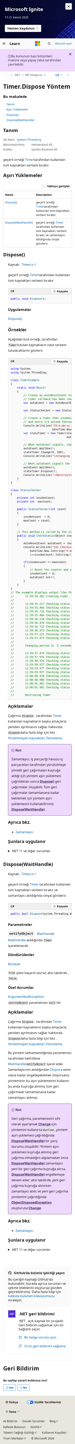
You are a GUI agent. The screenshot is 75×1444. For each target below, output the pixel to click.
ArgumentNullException (26, 996)
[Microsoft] (37, 43)
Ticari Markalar (13, 1438)
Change (44, 1124)
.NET (17, 75)
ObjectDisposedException (31, 1202)
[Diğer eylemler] (68, 75)
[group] (40, 532)
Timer (29, 159)
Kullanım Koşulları (54, 1432)
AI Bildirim (10, 1421)
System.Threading (29, 139)
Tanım (10, 104)
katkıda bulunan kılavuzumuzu (31, 1296)
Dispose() (12, 115)
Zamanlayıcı (24, 832)
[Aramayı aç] (49, 43)
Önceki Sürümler (33, 1421)
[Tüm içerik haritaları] (6, 75)
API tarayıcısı (33, 75)
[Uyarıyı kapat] (68, 6)
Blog (53, 1421)
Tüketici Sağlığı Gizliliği (18, 1432)
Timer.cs (27, 264)
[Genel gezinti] (4, 43)
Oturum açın (63, 43)
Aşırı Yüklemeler (17, 109)
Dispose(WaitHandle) (20, 120)
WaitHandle (45, 933)
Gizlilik (34, 1427)
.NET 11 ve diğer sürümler (30, 851)
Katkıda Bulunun (14, 1427)
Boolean (14, 964)
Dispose (56, 1069)
